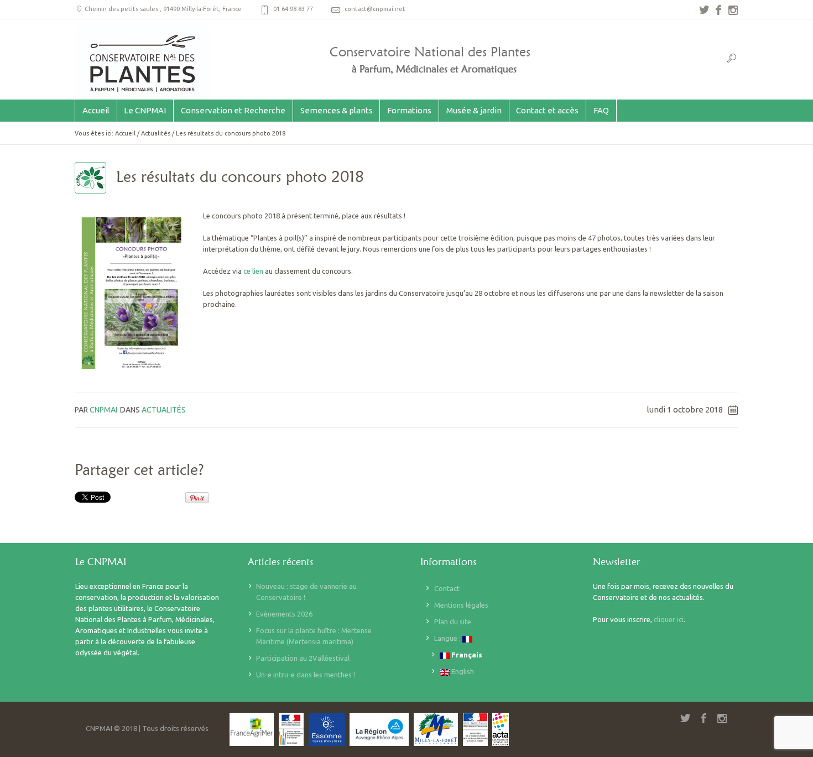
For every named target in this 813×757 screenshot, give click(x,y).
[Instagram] (732, 9)
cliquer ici (669, 619)
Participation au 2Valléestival (303, 658)
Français (466, 655)
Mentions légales (461, 605)
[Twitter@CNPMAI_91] (704, 9)
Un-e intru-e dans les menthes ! (305, 674)
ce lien (253, 271)
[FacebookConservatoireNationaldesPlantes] (718, 9)
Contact (447, 588)
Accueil (125, 133)
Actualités (155, 133)
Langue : (448, 638)
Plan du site (452, 621)
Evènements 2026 (284, 614)
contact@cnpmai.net (375, 9)
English (462, 671)
